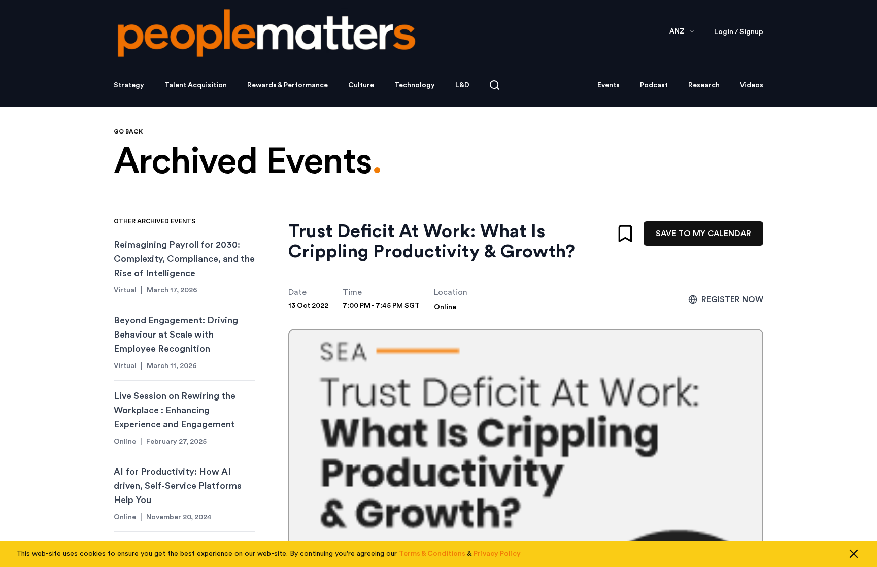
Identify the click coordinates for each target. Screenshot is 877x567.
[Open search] (494, 85)
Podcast (654, 85)
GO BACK (128, 131)
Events (608, 85)
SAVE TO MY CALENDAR (703, 233)
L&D (462, 85)
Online (445, 307)
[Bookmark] (625, 233)
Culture (361, 85)
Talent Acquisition (195, 85)
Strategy (129, 85)
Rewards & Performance (287, 85)
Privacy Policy (497, 553)
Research (704, 85)
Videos (751, 85)
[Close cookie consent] (854, 554)
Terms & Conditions (432, 553)
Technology (414, 85)
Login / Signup (738, 32)
